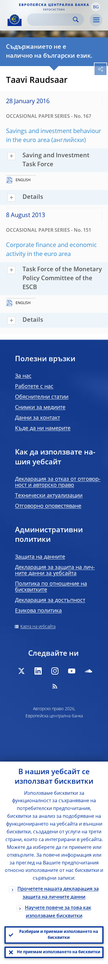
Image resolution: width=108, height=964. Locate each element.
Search (76, 19)
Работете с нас (34, 386)
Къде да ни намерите (42, 428)
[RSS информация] (55, 686)
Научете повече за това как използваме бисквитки (58, 912)
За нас (23, 376)
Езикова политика (38, 611)
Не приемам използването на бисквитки (58, 952)
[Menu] (96, 20)
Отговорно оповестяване (48, 506)
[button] (95, 6)
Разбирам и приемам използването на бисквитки (58, 935)
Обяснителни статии (41, 397)
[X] (21, 671)
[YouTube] (71, 671)
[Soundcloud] (88, 671)
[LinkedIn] (38, 671)
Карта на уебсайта (38, 627)
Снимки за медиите (40, 407)
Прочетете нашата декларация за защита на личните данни (58, 893)
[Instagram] (55, 671)
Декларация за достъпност (50, 600)
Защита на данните (40, 557)
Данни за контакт (37, 418)
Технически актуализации (48, 495)
